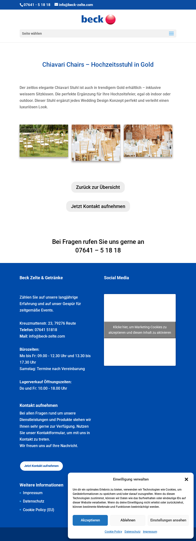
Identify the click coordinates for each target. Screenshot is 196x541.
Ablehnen (127, 520)
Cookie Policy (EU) (38, 510)
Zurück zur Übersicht (98, 187)
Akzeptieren (90, 520)
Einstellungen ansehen (168, 520)
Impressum (150, 531)
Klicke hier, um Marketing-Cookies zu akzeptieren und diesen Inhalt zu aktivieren (140, 329)
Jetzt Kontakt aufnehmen (98, 206)
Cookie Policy (113, 531)
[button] (186, 479)
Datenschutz (133, 531)
